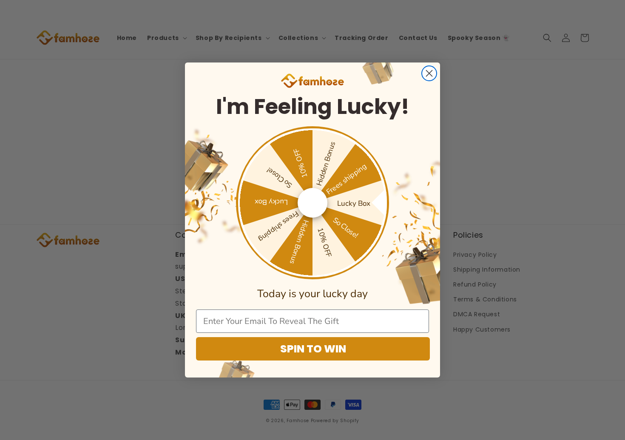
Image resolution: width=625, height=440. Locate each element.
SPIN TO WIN (313, 348)
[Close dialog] (429, 73)
